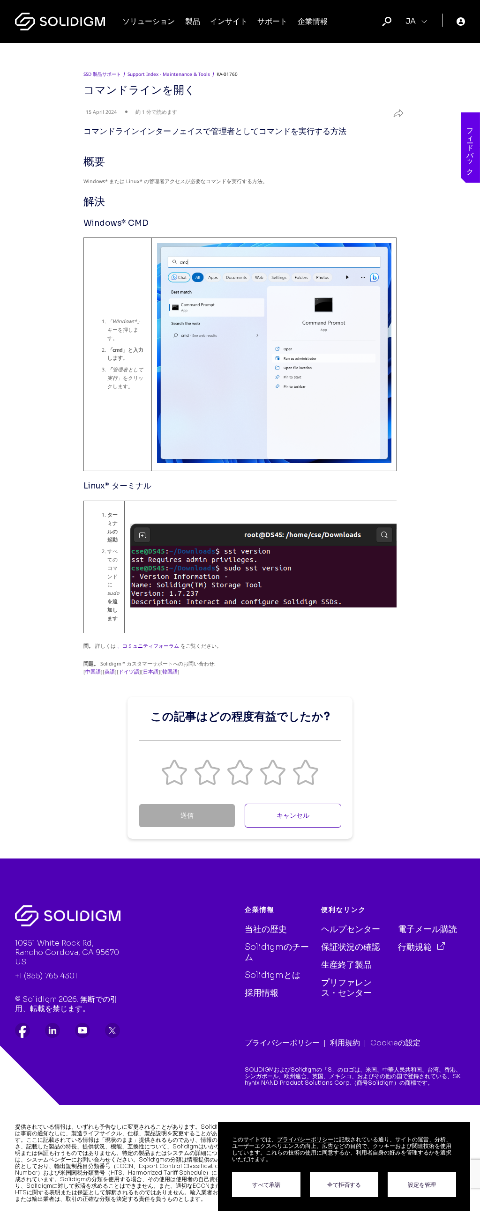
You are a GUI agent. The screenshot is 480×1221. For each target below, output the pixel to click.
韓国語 (170, 671)
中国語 (93, 671)
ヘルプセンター (350, 929)
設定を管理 (422, 1184)
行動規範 (416, 947)
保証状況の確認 (350, 947)
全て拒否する (344, 1184)
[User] (461, 21)
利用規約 (345, 1043)
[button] (174, 772)
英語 (110, 671)
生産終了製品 (346, 965)
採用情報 (261, 993)
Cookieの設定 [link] (395, 1043)
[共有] (393, 111)
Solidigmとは (272, 975)
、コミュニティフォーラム (148, 646)
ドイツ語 (129, 671)
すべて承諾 (266, 1184)
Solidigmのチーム (277, 952)
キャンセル (293, 815)
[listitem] (22, 1030)
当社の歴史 (266, 929)
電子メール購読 (427, 929)
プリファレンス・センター (346, 987)
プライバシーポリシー (282, 1043)
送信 (187, 815)
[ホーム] (60, 21)
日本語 (150, 671)
